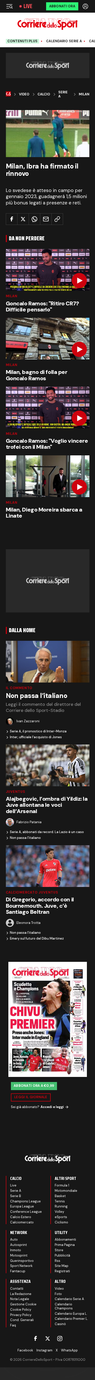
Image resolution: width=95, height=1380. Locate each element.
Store (59, 1250)
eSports (61, 1217)
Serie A (63, 94)
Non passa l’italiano (25, 838)
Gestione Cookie (23, 1304)
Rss (57, 1261)
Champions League (25, 1201)
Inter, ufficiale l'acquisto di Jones (36, 737)
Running (61, 1206)
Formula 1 (62, 1185)
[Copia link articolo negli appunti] (57, 219)
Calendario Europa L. (71, 1313)
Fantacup (17, 1271)
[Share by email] (45, 219)
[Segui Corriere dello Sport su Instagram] (60, 1338)
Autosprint (18, 1245)
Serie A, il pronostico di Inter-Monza (38, 731)
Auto (14, 1239)
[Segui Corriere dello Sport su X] (48, 1338)
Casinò (60, 1324)
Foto (58, 1294)
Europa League (22, 1206)
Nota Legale (19, 1299)
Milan (84, 94)
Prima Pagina (65, 1245)
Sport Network (21, 1266)
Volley (59, 1211)
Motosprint (18, 1255)
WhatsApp (69, 1350)
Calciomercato (22, 1222)
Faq (13, 1325)
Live (28, 6)
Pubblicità (62, 1255)
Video (24, 94)
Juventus (15, 791)
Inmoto (15, 1250)
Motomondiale (66, 1190)
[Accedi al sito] (85, 6)
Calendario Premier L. (71, 1319)
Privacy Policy (20, 1315)
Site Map (61, 1266)
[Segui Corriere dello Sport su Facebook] (35, 1338)
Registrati (62, 1271)
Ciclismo (61, 1222)
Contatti (16, 1288)
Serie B (15, 1196)
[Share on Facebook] (11, 219)
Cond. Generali (22, 1320)
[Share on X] (23, 219)
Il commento (19, 688)
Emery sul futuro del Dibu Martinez (37, 939)
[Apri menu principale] (9, 6)
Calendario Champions (64, 1306)
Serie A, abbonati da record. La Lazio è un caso (47, 832)
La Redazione (20, 1294)
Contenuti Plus (22, 41)
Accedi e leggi (52, 1107)
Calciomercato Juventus (32, 892)
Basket (60, 1196)
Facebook (25, 1350)
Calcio (43, 94)
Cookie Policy (20, 1309)
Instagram (44, 1350)
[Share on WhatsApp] (34, 219)
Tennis (60, 1201)
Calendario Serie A (64, 41)
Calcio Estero (20, 1217)
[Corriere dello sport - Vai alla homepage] (47, 24)
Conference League (26, 1211)
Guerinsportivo (22, 1261)
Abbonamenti (65, 1239)
